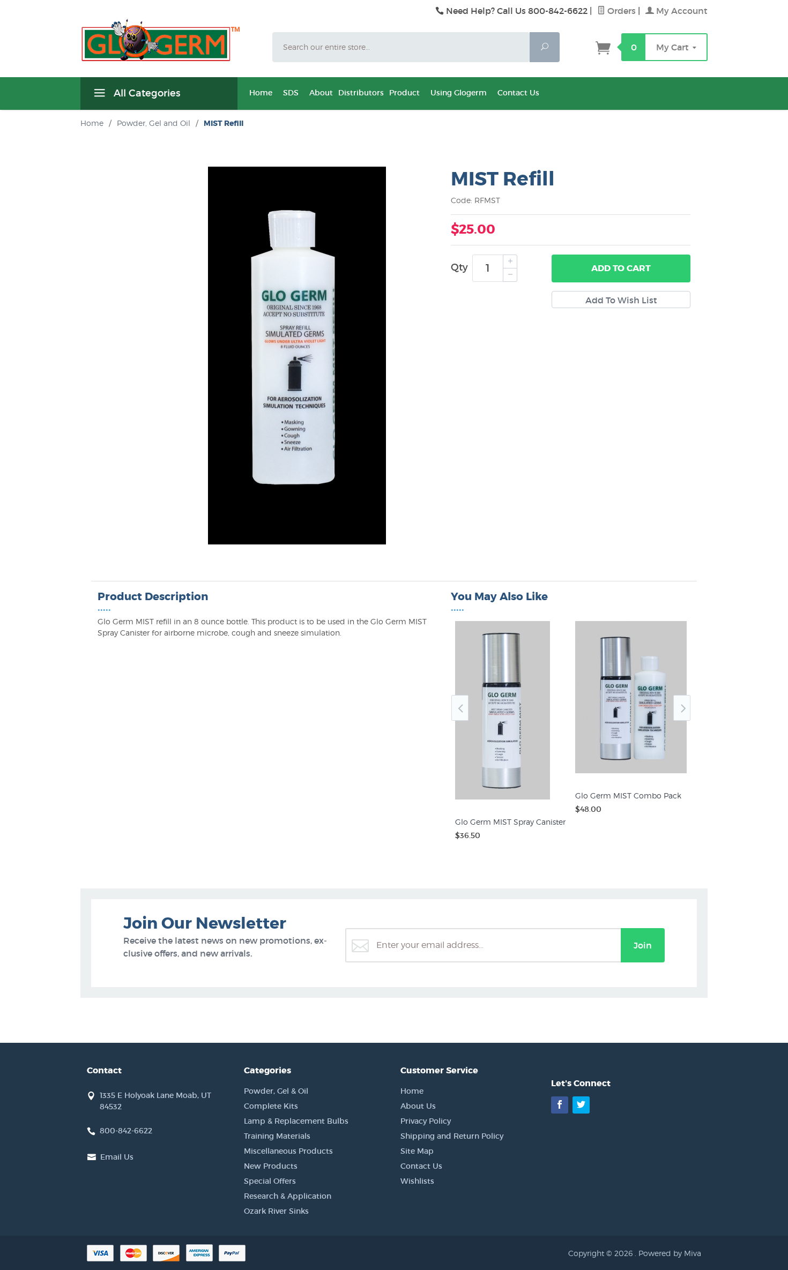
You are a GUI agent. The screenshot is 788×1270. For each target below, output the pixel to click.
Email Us (116, 1157)
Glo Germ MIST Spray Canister (510, 821)
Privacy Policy (425, 1121)
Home (260, 93)
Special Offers (270, 1181)
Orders (620, 10)
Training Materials (277, 1136)
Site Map (417, 1151)
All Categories (145, 93)
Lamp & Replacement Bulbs (296, 1121)
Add (621, 268)
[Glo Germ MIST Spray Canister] (511, 799)
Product (404, 93)
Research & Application (287, 1196)
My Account (681, 10)
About (321, 93)
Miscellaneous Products (288, 1151)
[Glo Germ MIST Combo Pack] (631, 773)
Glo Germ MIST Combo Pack (628, 795)
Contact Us (518, 93)
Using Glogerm (458, 93)
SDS (291, 93)
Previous (460, 708)
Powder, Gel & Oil (276, 1091)
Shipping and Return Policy (451, 1136)
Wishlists (417, 1181)
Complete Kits (271, 1106)
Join (643, 945)
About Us (418, 1106)
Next (681, 708)
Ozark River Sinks (276, 1211)
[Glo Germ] (170, 40)
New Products (271, 1166)
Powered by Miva (669, 1253)
